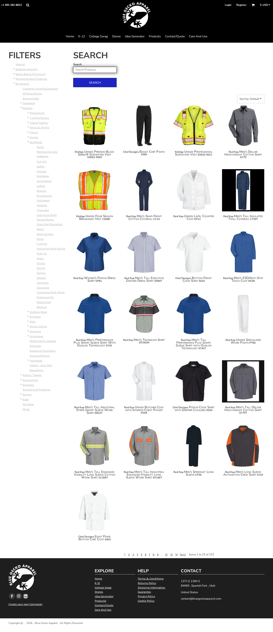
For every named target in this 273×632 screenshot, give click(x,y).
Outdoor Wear (38, 312)
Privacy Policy (146, 596)
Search (77, 64)
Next (183, 554)
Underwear (36, 336)
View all (20, 64)
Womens (35, 331)
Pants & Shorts (39, 127)
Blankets (28, 384)
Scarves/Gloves (40, 355)
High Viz (42, 253)
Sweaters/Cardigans (43, 350)
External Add (31, 98)
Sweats (41, 277)
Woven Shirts (38, 326)
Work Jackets (45, 234)
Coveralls (43, 282)
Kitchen (42, 171)
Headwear (29, 103)
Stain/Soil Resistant (50, 224)
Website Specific (26, 69)
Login (228, 5)
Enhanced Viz (45, 297)
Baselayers (37, 370)
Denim (41, 268)
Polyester (35, 345)
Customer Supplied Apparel (40, 88)
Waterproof (44, 302)
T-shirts (42, 243)
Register (241, 5)
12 (166, 554)
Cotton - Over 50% (41, 365)
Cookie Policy (146, 600)
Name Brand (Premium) (31, 74)
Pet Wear (28, 404)
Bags (26, 399)
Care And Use (103, 609)
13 (171, 554)
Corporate (43, 287)
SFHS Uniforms (32, 93)
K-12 (97, 583)
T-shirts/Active (39, 117)
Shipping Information (151, 587)
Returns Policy (147, 583)
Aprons (41, 273)
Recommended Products (31, 78)
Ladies (41, 185)
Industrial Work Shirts (51, 248)
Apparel (27, 108)
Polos (40, 239)
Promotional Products (36, 389)
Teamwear (36, 360)
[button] (27, 5)
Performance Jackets (43, 341)
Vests (40, 258)
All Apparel (22, 83)
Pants (40, 147)
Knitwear (35, 316)
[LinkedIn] (26, 596)
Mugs (26, 409)
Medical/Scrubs (47, 151)
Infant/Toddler (39, 122)
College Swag (103, 587)
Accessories (44, 195)
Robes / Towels (32, 375)
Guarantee (144, 591)
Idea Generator (104, 596)
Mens (40, 229)
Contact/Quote (104, 605)
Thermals (43, 210)
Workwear (36, 142)
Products (100, 600)
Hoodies (42, 205)
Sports (34, 137)
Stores (99, 591)
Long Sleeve (44, 181)
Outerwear (43, 200)
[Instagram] (19, 596)
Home (98, 578)
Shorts (41, 263)
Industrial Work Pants (51, 292)
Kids (32, 321)
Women (41, 190)
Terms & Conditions (151, 578)
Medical (42, 307)
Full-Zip (42, 161)
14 (176, 554)
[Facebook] (12, 596)
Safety (41, 166)
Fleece (34, 132)
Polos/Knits (37, 113)
